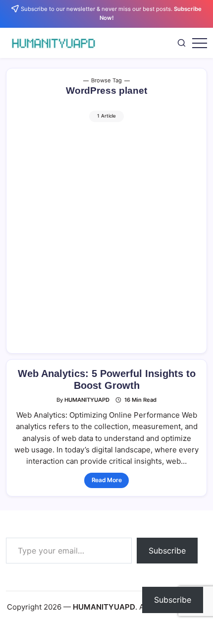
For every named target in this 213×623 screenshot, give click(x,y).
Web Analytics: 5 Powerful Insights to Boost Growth (107, 379)
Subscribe (167, 551)
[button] (181, 42)
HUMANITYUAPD (86, 399)
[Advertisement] (106, 233)
